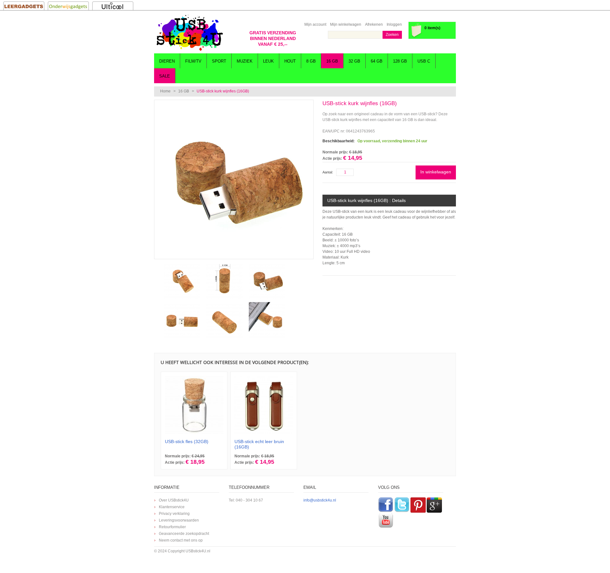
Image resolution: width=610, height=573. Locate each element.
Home (165, 91)
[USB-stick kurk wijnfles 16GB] (233, 103)
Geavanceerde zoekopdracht (184, 533)
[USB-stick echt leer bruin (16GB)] (263, 405)
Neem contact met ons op (181, 540)
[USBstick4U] (189, 33)
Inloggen (394, 24)
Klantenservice (172, 507)
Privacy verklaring (174, 513)
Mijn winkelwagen (345, 24)
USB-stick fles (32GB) (186, 441)
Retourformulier (172, 527)
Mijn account (315, 24)
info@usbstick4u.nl (319, 500)
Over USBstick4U (174, 500)
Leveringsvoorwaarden (179, 520)
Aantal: (327, 172)
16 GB (183, 91)
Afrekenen (374, 24)
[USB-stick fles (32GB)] (194, 405)
